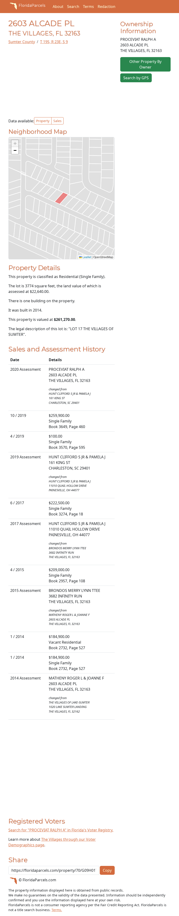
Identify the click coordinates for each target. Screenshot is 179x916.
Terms (88, 6)
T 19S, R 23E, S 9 (54, 41)
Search (73, 6)
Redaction (106, 6)
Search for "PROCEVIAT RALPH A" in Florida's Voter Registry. (60, 830)
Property (42, 121)
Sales (57, 121)
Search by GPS (136, 77)
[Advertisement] (61, 80)
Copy (107, 870)
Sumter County (21, 41)
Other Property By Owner (145, 64)
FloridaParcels (32, 5)
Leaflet (86, 257)
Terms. (57, 910)
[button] (14, 143)
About (58, 6)
